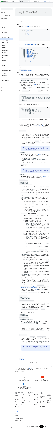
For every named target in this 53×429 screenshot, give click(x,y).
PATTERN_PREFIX (33, 286)
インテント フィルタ (33, 126)
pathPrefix (28, 35)
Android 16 (36, 396)
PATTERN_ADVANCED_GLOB (32, 287)
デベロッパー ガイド (42, 399)
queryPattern (29, 60)
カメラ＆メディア (23, 401)
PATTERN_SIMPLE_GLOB (42, 286)
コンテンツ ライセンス (32, 368)
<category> (22, 359)
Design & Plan (27, 17)
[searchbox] (7, 9)
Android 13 (36, 401)
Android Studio (44, 1)
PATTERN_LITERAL (25, 286)
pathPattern (28, 34)
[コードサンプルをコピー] (49, 29)
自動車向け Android (29, 402)
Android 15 (36, 397)
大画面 (29, 395)
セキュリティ (17, 399)
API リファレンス (42, 402)
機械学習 (22, 396)
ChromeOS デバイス (30, 399)
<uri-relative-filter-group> (31, 44)
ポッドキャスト (17, 407)
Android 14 (36, 399)
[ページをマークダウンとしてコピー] (22, 22)
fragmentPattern (29, 55)
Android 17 (36, 394)
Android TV (29, 403)
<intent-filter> (28, 26)
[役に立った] (47, 18)
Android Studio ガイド (42, 397)
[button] (6, 15)
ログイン (50, 1)
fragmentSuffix (29, 57)
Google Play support (49, 401)
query (27, 59)
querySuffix (28, 62)
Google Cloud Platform (19, 418)
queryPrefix (28, 61)
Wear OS (29, 397)
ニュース (16, 402)
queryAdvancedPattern (30, 63)
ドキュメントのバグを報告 (49, 398)
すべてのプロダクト (18, 420)
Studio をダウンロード (42, 404)
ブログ (16, 404)
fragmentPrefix (29, 56)
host (27, 31)
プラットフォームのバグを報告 (49, 395)
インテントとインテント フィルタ (38, 125)
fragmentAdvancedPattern (31, 58)
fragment (28, 54)
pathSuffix (28, 36)
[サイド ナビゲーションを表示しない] (12, 427)
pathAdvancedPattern (30, 37)
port (27, 32)
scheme (27, 30)
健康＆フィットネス (23, 398)
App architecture (5, 5)
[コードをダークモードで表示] (47, 29)
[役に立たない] (49, 18)
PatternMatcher (40, 284)
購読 (41, 426)
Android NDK (42, 406)
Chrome (16, 415)
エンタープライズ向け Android (17, 397)
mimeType (28, 38)
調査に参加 (48, 402)
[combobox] (24, 1)
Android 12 (36, 402)
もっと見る (12, 1)
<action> (21, 358)
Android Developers (20, 17)
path (27, 33)
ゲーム (22, 394)
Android (16, 395)
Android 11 (36, 404)
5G (22, 404)
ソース (16, 401)
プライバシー (23, 402)
